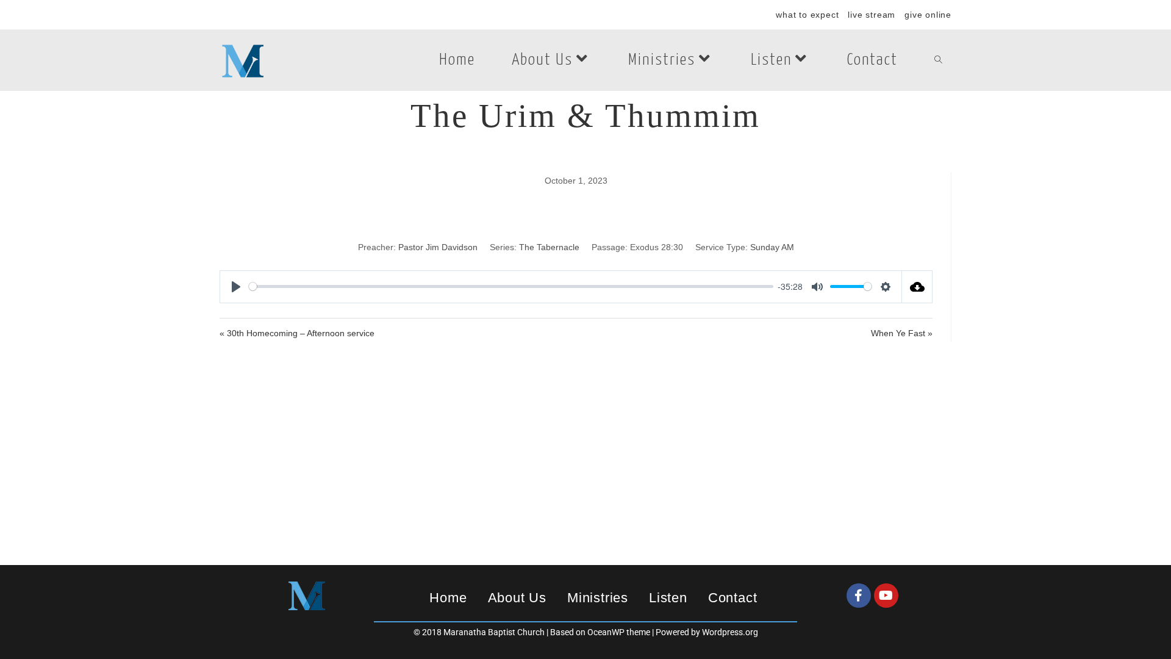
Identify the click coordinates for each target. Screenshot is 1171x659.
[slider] (511, 286)
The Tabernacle (549, 247)
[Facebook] (859, 595)
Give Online (927, 15)
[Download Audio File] (917, 286)
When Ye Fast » (902, 333)
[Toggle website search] (938, 60)
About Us (517, 597)
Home (448, 597)
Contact (732, 597)
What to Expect (807, 15)
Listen (668, 597)
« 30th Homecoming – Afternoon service (297, 333)
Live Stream (871, 15)
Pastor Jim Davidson (438, 247)
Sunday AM (772, 247)
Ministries (597, 597)
